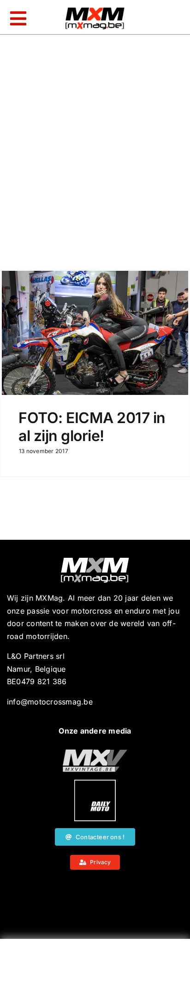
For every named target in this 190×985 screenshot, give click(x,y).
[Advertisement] (95, 964)
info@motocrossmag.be (50, 701)
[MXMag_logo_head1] (95, 9)
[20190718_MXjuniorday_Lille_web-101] (95, 753)
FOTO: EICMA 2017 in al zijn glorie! (92, 426)
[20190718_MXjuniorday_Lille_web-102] (95, 783)
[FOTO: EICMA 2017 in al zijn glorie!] (95, 333)
